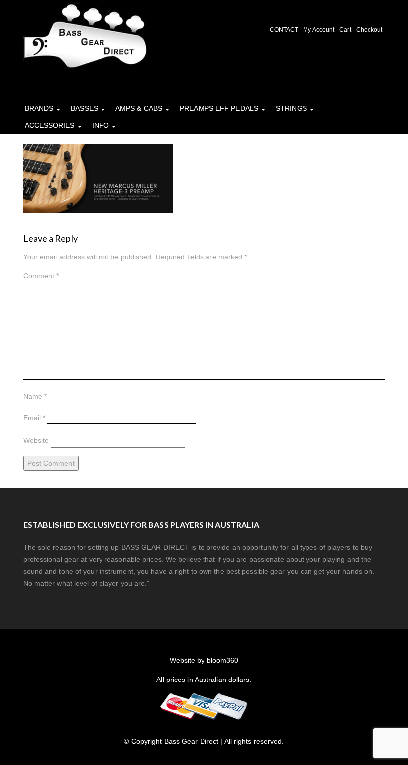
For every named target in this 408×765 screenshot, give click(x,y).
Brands (40, 108)
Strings (292, 108)
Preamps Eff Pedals (220, 108)
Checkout (369, 29)
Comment (41, 276)
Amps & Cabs (139, 108)
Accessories (51, 125)
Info (101, 125)
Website (36, 440)
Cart (345, 29)
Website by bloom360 (204, 660)
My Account (318, 29)
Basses (85, 108)
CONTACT (284, 29)
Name (35, 396)
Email (34, 418)
